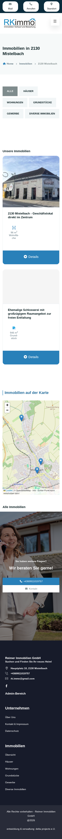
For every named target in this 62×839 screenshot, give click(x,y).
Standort (51, 8)
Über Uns (10, 717)
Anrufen (31, 8)
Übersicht (10, 754)
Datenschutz (12, 731)
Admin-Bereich (15, 693)
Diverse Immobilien (42, 113)
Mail (10, 8)
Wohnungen (15, 102)
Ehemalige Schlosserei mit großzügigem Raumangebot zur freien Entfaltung (29, 313)
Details (33, 257)
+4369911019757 (33, 581)
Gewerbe (13, 113)
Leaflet (9, 490)
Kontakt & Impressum (17, 724)
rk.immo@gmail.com (22, 678)
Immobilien (25, 63)
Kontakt (33, 588)
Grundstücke (42, 102)
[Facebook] (6, 686)
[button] (21, 418)
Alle (10, 91)
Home (9, 63)
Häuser (28, 91)
